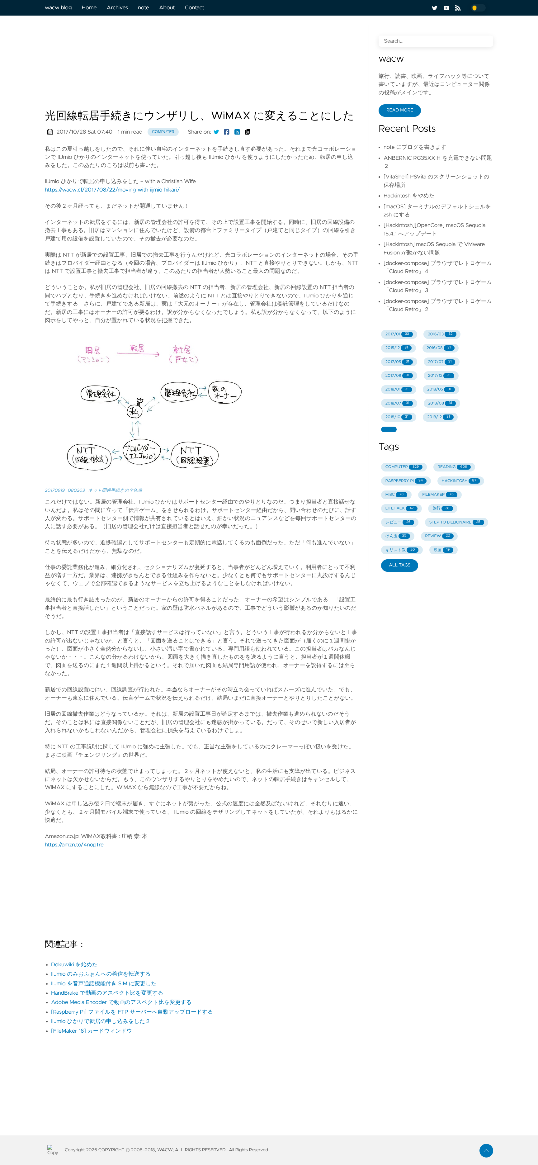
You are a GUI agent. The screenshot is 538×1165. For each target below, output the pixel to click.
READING (452, 467)
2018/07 (397, 403)
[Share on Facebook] (226, 132)
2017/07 (439, 362)
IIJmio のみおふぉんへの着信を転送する (101, 974)
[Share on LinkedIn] (237, 132)
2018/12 (438, 417)
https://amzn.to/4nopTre (74, 845)
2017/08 (397, 376)
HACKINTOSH (458, 481)
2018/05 (439, 389)
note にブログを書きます (415, 147)
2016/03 (440, 334)
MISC (394, 495)
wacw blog (58, 8)
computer (163, 132)
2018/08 (440, 403)
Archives (117, 8)
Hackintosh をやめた (409, 196)
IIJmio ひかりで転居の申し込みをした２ (101, 1021)
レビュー (398, 522)
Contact (194, 8)
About (167, 8)
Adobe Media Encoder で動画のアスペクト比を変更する (121, 1002)
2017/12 (439, 376)
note (143, 8)
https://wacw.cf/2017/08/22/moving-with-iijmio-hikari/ (112, 190)
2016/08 (439, 348)
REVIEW (437, 536)
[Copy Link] (248, 132)
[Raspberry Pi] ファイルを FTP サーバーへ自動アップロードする (132, 1012)
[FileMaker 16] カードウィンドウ (91, 1031)
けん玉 (395, 536)
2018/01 (396, 389)
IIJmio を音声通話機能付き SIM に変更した (104, 984)
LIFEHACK (399, 508)
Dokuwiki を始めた (74, 965)
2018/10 (396, 417)
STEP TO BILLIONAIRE (454, 522)
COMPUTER (402, 467)
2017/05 (397, 362)
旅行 (440, 508)
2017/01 (397, 334)
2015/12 (396, 348)
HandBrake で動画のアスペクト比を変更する (107, 993)
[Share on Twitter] (216, 132)
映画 (442, 550)
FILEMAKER (437, 495)
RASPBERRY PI (404, 481)
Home (89, 8)
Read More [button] (399, 110)
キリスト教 (400, 550)
